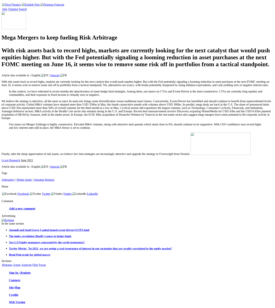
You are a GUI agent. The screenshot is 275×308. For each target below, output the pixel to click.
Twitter (46, 193)
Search (23, 9)
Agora (17, 264)
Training (13, 9)
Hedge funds (24, 179)
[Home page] (11, 3)
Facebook (23, 193)
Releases (7, 264)
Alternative (8, 179)
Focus (42, 264)
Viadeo (67, 193)
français (54, 75)
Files (35, 264)
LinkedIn (92, 193)
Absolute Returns (44, 179)
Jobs (4, 9)
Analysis (26, 264)
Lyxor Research (10, 160)
